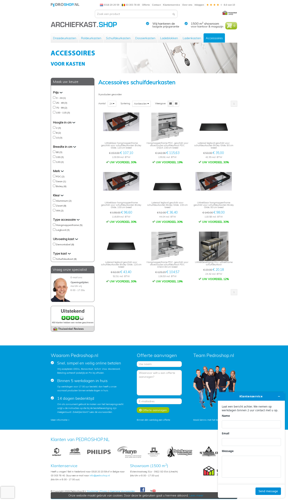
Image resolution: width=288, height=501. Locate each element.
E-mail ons (76, 277)
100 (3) (60, 157)
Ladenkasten (192, 38)
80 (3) (59, 152)
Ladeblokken (169, 38)
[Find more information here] (251, 445)
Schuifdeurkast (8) (66, 258)
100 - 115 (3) (63, 112)
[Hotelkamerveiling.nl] (179, 451)
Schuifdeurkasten (118, 38)
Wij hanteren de (163, 23)
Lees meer (196, 495)
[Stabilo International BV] (209, 451)
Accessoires (214, 38)
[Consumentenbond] (75, 451)
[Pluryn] (129, 451)
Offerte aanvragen (154, 410)
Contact (156, 5)
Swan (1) (61, 181)
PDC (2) (60, 176)
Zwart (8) (61, 205)
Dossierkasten (145, 38)
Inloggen (199, 5)
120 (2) (60, 161)
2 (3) (58, 127)
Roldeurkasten (91, 38)
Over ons (187, 5)
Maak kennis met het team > (208, 419)
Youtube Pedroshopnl (153, 491)
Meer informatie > (60, 419)
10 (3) (59, 137)
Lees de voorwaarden (100, 411)
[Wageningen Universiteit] (153, 451)
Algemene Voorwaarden (122, 491)
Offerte (146, 5)
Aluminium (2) (64, 200)
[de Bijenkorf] (56, 451)
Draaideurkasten (64, 38)
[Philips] (99, 451)
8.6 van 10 (229, 5)
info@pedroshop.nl (100, 475)
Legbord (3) (63, 229)
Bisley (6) (61, 186)
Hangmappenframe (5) (69, 225)
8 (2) (58, 132)
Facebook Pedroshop (142, 490)
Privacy (104, 491)
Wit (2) (59, 210)
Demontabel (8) (65, 244)
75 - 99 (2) (61, 107)
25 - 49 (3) (61, 102)
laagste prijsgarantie (165, 26)
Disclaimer (92, 491)
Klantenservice (171, 5)
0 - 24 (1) (61, 97)
